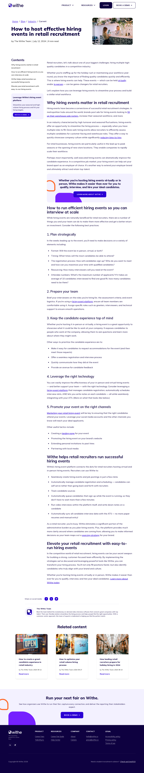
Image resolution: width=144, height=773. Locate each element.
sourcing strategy (90, 535)
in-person (58, 84)
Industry (32, 21)
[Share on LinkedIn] (51, 599)
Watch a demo (21, 115)
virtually (122, 80)
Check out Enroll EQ (128, 762)
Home (15, 21)
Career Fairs (39, 736)
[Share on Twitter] (56, 599)
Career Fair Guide (57, 736)
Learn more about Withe (89, 194)
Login (106, 5)
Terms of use (110, 743)
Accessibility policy (112, 736)
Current (42, 21)
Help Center (55, 740)
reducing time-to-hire (110, 137)
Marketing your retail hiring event (63, 413)
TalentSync (39, 740)
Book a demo (123, 5)
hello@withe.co (92, 736)
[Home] (16, 6)
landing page (68, 433)
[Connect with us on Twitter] (15, 745)
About (73, 736)
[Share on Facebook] (46, 599)
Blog (23, 21)
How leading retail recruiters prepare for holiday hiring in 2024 (110, 662)
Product (66, 5)
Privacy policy (110, 740)
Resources (87, 5)
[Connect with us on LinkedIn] (10, 745)
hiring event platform (82, 301)
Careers (74, 740)
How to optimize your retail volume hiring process (69, 662)
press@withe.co (92, 740)
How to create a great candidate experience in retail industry (30, 662)
